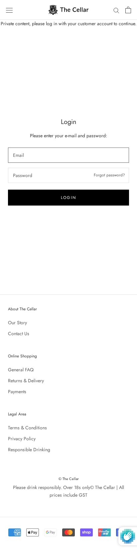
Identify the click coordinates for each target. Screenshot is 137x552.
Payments (17, 391)
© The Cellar (69, 478)
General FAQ (21, 369)
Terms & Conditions (27, 427)
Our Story (17, 322)
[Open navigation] (9, 10)
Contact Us (18, 333)
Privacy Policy (22, 438)
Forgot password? (109, 175)
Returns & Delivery (26, 380)
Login (68, 198)
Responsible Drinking (29, 449)
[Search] (116, 10)
